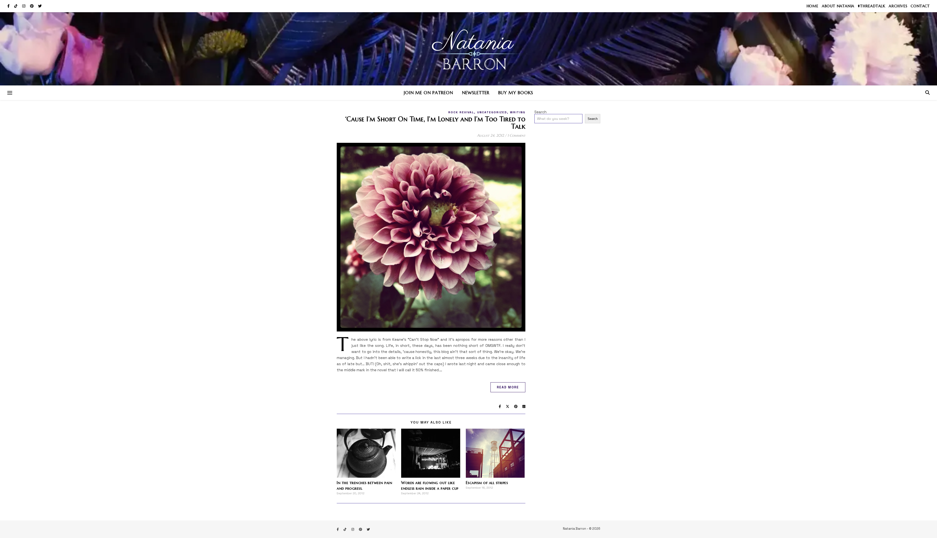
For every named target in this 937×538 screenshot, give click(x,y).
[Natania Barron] (468, 48)
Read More (508, 387)
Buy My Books (515, 92)
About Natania (838, 6)
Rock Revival (461, 112)
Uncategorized (492, 112)
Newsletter (475, 92)
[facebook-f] (8, 6)
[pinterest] (32, 6)
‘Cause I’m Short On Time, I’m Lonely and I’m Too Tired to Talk (435, 123)
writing (517, 112)
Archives (898, 6)
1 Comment (516, 135)
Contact (920, 6)
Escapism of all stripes (487, 482)
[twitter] (40, 6)
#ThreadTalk (871, 6)
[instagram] (24, 6)
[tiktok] (16, 6)
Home (812, 6)
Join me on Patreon (428, 92)
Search (540, 112)
